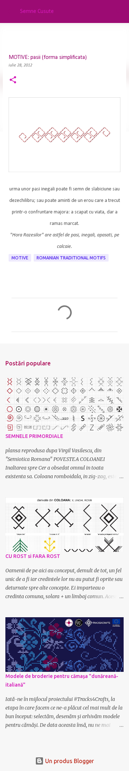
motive (19, 257)
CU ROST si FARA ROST (32, 556)
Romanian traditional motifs (71, 257)
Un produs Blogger (69, 761)
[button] (13, 80)
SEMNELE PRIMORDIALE (34, 436)
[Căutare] (119, 11)
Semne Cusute (37, 11)
